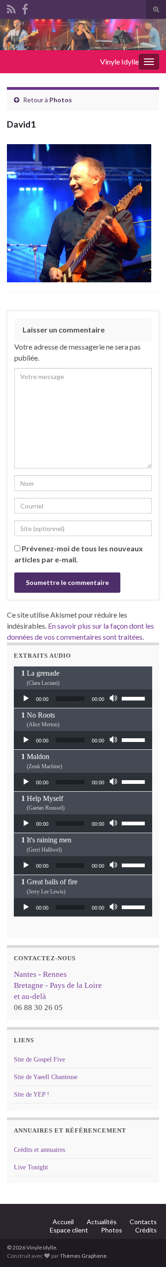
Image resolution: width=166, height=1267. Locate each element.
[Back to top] (145, 1246)
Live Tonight (31, 1167)
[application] (83, 698)
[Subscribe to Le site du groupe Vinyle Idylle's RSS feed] (11, 7)
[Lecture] (25, 698)
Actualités (102, 1222)
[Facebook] (25, 7)
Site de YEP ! (31, 1094)
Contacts (143, 1222)
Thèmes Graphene (83, 1255)
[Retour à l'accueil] (83, 34)
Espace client (69, 1230)
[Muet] (114, 698)
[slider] (135, 697)
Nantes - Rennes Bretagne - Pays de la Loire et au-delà (58, 985)
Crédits (146, 1230)
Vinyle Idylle (119, 61)
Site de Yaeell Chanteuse (45, 1077)
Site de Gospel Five (39, 1059)
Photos (60, 100)
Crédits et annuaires (39, 1149)
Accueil (63, 1222)
